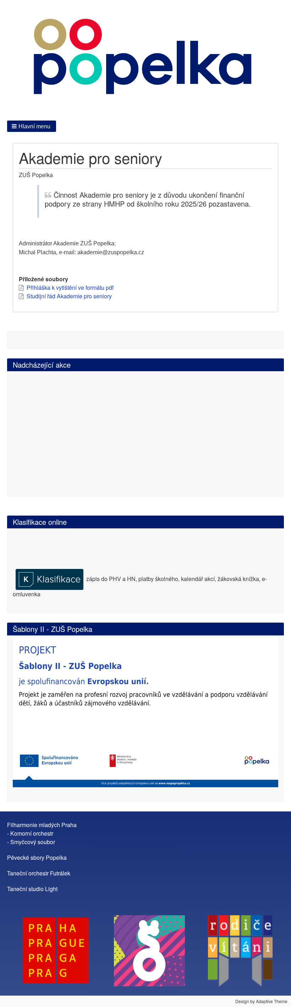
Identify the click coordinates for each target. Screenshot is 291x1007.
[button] (31, 126)
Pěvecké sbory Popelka (37, 857)
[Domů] (145, 59)
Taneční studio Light (32, 889)
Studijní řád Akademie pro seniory (69, 296)
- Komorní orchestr (30, 833)
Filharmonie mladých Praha (42, 825)
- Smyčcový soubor (31, 842)
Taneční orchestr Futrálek (38, 873)
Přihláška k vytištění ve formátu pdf (70, 287)
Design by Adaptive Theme (261, 1001)
